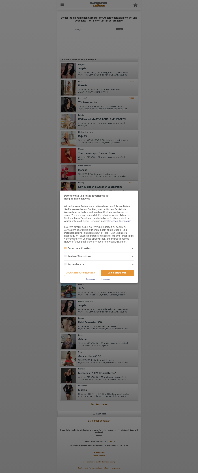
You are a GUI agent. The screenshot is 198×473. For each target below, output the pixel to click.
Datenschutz (91, 279)
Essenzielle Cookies (79, 248)
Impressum (106, 279)
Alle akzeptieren (117, 272)
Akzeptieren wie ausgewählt (80, 272)
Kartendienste (75, 264)
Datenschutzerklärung (119, 221)
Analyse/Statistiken (79, 256)
